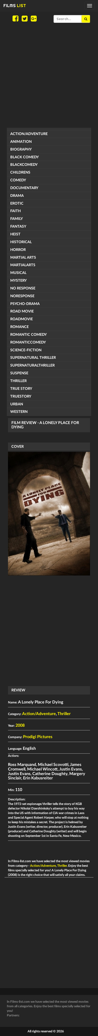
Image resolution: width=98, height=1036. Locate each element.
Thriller (18, 381)
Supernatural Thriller (33, 357)
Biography (21, 149)
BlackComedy (24, 165)
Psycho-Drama (25, 304)
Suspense (19, 373)
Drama (17, 196)
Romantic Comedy (28, 334)
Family (16, 219)
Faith (15, 211)
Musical (18, 273)
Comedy (18, 180)
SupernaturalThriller (32, 365)
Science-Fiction (25, 350)
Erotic (16, 203)
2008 (20, 726)
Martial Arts (23, 257)
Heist (15, 234)
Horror (18, 250)
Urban (16, 404)
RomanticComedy (28, 342)
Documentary (24, 188)
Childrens (20, 172)
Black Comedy (24, 157)
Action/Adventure (29, 134)
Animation (21, 141)
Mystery (18, 280)
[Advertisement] (49, 75)
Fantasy (18, 226)
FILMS (14, 5)
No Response (22, 288)
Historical (21, 242)
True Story (21, 388)
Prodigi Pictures (37, 737)
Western (19, 412)
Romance (19, 327)
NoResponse (22, 296)
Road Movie (22, 311)
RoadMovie (21, 319)
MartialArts (22, 265)
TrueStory (20, 396)
